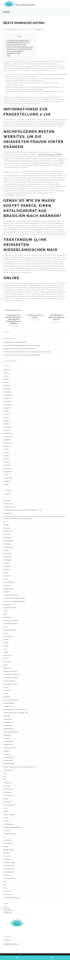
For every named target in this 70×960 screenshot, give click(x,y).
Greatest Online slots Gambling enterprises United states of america (21, 345)
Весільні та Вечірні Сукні (10, 878)
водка (4, 881)
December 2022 (7, 433)
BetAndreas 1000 (7, 604)
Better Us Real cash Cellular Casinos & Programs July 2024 (19, 348)
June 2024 (6, 376)
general (5, 665)
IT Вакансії (6, 687)
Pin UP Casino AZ (7, 789)
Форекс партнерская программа (11, 897)
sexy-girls (6, 821)
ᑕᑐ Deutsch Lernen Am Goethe (35, 316)
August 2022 (6, 446)
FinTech (5, 658)
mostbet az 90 (7, 719)
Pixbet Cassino (7, 802)
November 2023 (7, 398)
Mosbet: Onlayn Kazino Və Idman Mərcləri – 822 (15, 709)
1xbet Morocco (7, 556)
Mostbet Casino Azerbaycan (10, 732)
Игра (4, 884)
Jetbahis (5, 693)
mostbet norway (7, 744)
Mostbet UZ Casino (8, 757)
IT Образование (7, 690)
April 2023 (6, 420)
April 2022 (6, 459)
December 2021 (7, 468)
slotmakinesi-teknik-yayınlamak (12, 827)
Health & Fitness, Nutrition (10, 671)
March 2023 (6, 424)
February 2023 (7, 427)
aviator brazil (6, 585)
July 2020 (6, 484)
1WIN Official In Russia (9, 507)
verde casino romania (9, 868)
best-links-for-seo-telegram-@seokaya (14, 601)
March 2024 (6, 385)
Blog (4, 614)
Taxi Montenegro (7, 843)
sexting (5, 818)
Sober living (6, 830)
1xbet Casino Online (8, 547)
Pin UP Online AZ (7, 792)
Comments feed (7, 910)
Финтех (5, 888)
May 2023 (6, 417)
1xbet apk (6, 525)
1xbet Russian (7, 566)
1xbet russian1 (7, 569)
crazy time (6, 646)
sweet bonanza (7, 840)
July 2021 (5, 475)
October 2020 (7, 481)
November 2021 (7, 471)
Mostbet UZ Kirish (8, 760)
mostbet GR (6, 738)
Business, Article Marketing (10, 623)
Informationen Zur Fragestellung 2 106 (18, 40)
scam (4, 808)
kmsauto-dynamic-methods (11, 700)
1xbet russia (6, 563)
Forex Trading (7, 662)
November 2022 (7, 436)
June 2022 (6, 452)
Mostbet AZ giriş (7, 725)
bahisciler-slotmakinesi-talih (11, 595)
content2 (5, 642)
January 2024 (7, 392)
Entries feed (6, 908)
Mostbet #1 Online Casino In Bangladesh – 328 (15, 712)
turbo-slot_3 (6, 856)
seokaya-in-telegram (9, 814)
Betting (5, 611)
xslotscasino (6, 875)
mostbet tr (6, 751)
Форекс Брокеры (7, 891)
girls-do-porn (7, 668)
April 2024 (6, 382)
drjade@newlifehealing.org (10, 944)
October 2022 (7, 439)
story (4, 837)
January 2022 (7, 465)
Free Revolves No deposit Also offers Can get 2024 (56, 317)
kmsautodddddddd (8, 703)
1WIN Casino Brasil (8, 503)
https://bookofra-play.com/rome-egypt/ (50, 154)
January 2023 (7, 430)
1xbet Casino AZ (7, 544)
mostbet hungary (8, 741)
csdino (5, 649)
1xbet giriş (6, 550)
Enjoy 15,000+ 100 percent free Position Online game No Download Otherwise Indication (13, 319)
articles (5, 579)
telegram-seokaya (8, 849)
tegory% (5, 846)
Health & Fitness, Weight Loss (11, 674)
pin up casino (7, 786)
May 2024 (6, 379)
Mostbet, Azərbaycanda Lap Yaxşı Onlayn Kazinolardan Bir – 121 (19, 767)
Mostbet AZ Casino (8, 722)
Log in (5, 906)
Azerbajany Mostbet (8, 588)
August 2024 (6, 369)
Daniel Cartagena (11, 29)
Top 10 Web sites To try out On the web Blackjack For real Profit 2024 (21, 355)
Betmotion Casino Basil (9, 607)
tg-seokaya (6, 853)
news (4, 773)
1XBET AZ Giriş (7, 534)
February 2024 (7, 388)
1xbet (4, 521)
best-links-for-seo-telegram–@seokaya (14, 598)
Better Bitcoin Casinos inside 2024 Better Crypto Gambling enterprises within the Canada (27, 351)
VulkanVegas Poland (8, 872)
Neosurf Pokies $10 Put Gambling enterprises (15, 342)
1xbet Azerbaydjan (8, 540)
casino (5, 626)
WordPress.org (7, 912)
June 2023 (6, 414)
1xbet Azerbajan (7, 537)
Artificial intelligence (8, 582)
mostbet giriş (7, 735)
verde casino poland (8, 865)
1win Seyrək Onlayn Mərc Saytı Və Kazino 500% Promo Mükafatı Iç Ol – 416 (22, 510)
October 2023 (7, 401)
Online (8, 55)
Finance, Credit (7, 655)
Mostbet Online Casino (9, 748)
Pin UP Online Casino (8, 795)
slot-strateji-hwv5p (8, 824)
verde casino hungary (9, 862)
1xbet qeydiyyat (7, 560)
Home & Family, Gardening (10, 677)
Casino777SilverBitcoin (9, 630)
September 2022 (8, 443)
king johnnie (6, 697)
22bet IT (5, 572)
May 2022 (6, 455)
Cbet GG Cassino (8, 636)
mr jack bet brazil (8, 770)
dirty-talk (5, 652)
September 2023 (8, 404)
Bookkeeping (7, 617)
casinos (5, 633)
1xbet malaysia (7, 553)
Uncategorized (38, 29)
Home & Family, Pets (8, 681)
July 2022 (6, 449)
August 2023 (6, 408)
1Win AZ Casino (7, 500)
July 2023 (6, 411)
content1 (5, 639)
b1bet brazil (6, 591)
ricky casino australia (9, 805)
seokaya (5, 811)
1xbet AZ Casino (7, 531)
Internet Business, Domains (10, 684)
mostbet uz (6, 754)
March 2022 (6, 462)
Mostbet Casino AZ (8, 728)
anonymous (6, 575)
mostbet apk (6, 716)
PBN (4, 779)
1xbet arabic (6, 528)
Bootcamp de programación (11, 620)
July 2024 (6, 373)
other (4, 776)
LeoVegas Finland (8, 706)
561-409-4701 (7, 940)
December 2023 (7, 395)
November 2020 (7, 478)
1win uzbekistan (7, 513)
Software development (9, 833)
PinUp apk (6, 798)
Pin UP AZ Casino (7, 783)
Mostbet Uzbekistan (8, 763)
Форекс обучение (7, 894)
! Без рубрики (6, 494)
